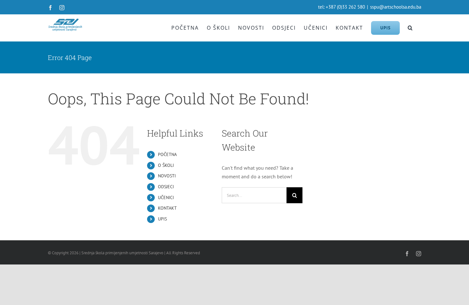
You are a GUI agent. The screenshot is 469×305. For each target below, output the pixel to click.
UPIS (162, 219)
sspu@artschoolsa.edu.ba (395, 7)
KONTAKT (167, 208)
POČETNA (167, 154)
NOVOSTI (167, 176)
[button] (410, 27)
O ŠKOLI (166, 165)
